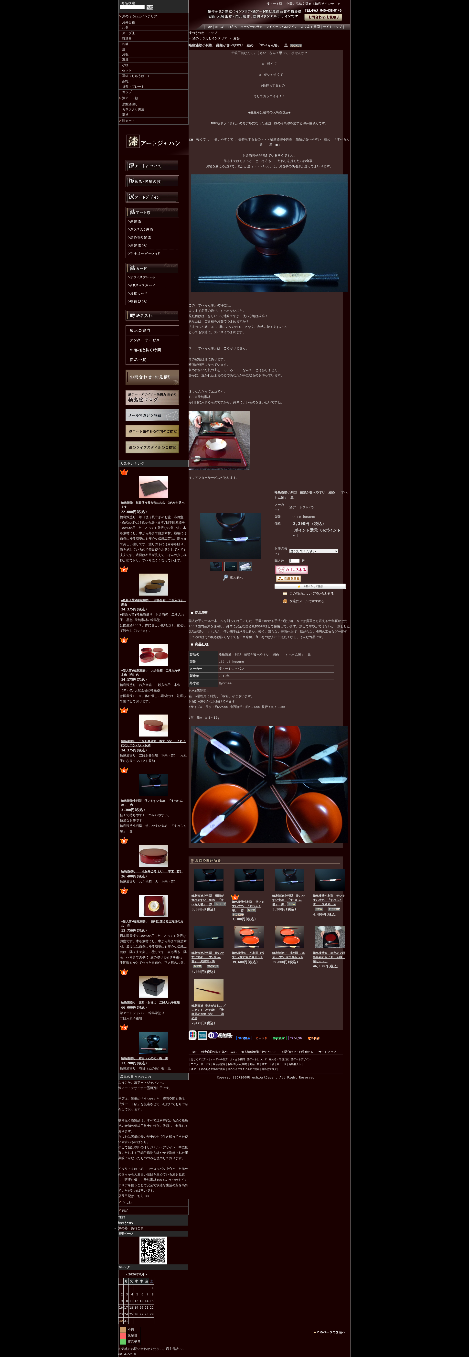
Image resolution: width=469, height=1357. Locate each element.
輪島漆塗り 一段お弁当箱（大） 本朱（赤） (152, 871)
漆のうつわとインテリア (139, 16)
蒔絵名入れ (295, 1064)
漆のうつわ (125, 1223)
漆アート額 (130, 98)
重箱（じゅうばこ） (136, 76)
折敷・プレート (133, 86)
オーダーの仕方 (251, 27)
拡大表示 (236, 577)
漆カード (128, 121)
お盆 (125, 28)
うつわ (127, 1202)
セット (127, 70)
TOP (209, 27)
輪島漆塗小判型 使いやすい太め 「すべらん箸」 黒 (288, 900)
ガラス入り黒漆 (133, 109)
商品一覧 (254, 1064)
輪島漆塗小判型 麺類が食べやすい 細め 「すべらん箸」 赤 (208, 900)
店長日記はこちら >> (133, 1196)
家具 (125, 60)
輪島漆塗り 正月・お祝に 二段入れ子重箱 (150, 1002)
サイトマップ (332, 27)
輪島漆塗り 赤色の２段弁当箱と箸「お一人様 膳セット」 (329, 957)
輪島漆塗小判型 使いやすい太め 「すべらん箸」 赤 (248, 906)
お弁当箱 (128, 22)
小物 (125, 65)
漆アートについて (257, 1059)
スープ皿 (128, 33)
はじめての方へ (226, 27)
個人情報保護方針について (259, 1052)
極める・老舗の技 (279, 1059)
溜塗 (125, 115)
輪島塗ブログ (269, 1069)
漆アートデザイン (301, 1059)
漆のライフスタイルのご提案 (243, 1069)
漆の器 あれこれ (131, 1228)
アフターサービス (201, 1064)
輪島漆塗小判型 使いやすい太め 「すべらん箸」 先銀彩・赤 (329, 900)
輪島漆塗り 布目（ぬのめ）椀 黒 (144, 1058)
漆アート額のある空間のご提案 (208, 1069)
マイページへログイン (282, 27)
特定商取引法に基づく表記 (218, 1052)
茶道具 (127, 38)
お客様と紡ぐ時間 (237, 1064)
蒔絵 (125, 1210)
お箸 (125, 44)
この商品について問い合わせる (311, 593)
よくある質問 (310, 27)
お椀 (125, 54)
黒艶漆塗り (130, 104)
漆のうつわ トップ (203, 33)
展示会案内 (219, 1064)
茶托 (125, 81)
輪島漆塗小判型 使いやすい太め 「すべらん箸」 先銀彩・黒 (208, 957)
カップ (127, 92)
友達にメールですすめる (306, 601)
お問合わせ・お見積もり (297, 1052)
